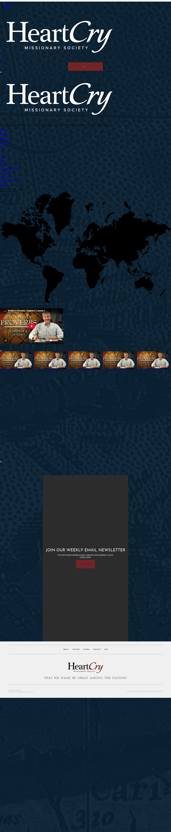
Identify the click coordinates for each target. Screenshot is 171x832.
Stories (6, 6)
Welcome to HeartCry (11, 2)
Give (1, 61)
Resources (7, 8)
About (66, 649)
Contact (97, 649)
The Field (7, 4)
